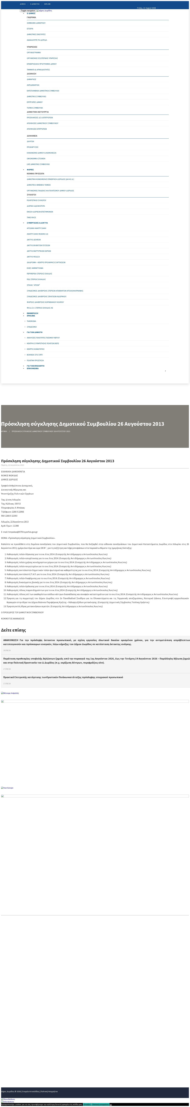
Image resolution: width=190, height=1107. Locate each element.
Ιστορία (30, 28)
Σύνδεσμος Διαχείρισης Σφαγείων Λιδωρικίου (46, 296)
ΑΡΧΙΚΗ (4, 431)
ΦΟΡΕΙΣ (30, 169)
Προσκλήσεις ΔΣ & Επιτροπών (40, 117)
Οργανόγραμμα (34, 52)
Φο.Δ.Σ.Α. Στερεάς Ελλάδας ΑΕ (40, 308)
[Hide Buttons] (7, 1101)
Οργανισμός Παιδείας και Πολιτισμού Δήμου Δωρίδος (50, 190)
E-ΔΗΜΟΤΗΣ (34, 4)
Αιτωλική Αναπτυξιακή (36, 228)
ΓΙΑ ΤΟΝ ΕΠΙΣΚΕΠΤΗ (11, 1072)
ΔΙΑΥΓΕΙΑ (30, 141)
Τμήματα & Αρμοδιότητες (38, 69)
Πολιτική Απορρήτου (49, 1091)
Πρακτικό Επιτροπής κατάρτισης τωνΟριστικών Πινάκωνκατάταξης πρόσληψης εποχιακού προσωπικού (63, 677)
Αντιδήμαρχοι (33, 85)
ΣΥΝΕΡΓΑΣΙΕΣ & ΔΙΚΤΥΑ (37, 223)
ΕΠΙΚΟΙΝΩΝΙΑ (33, 368)
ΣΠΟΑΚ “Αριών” (33, 285)
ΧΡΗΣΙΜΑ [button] (31, 315)
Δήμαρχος (31, 79)
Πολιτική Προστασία (35, 360)
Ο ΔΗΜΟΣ (31, 13)
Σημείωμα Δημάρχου (36, 23)
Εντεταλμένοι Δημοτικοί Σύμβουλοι (43, 90)
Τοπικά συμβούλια (35, 108)
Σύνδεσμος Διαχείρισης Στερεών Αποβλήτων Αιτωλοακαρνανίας (55, 290)
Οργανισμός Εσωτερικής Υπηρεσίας (42, 58)
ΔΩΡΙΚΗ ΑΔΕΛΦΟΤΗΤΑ (36, 206)
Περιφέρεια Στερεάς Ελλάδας (39, 273)
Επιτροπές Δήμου (35, 102)
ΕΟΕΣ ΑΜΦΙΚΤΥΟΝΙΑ (35, 268)
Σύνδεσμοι (32, 327)
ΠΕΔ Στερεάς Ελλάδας (36, 279)
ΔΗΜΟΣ (22, 4)
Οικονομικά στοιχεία (36, 158)
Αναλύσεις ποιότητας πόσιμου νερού (43, 337)
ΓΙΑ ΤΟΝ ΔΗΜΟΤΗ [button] (34, 332)
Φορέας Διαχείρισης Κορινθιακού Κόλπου (45, 302)
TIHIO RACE (31, 217)
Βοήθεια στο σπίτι (35, 354)
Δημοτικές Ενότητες (36, 34)
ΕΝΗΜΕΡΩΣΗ (7, 1058)
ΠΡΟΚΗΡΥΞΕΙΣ (32, 147)
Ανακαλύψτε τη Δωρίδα (37, 40)
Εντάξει (87, 1104)
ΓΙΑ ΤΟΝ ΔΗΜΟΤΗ (9, 1067)
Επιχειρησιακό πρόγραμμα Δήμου (42, 64)
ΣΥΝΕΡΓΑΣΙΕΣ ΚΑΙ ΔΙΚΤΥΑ (13, 1053)
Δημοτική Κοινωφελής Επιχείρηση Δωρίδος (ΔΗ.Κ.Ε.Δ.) (50, 179)
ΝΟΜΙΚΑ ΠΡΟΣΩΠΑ (10, 1049)
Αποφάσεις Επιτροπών (37, 129)
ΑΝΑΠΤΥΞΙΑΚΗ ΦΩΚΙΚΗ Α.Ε (37, 234)
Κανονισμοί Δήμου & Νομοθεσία (41, 153)
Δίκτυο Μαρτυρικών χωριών (39, 251)
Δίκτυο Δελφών (34, 239)
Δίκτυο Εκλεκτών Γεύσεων (38, 245)
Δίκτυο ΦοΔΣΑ (33, 256)
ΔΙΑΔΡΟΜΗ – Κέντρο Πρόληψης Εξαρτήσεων (46, 262)
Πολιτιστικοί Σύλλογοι (36, 200)
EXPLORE (47, 4)
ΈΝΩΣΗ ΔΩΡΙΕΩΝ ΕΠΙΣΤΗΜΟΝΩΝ (40, 211)
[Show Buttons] (8, 1099)
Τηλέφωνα (31, 321)
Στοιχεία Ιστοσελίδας (31, 1091)
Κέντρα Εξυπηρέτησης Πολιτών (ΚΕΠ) (43, 343)
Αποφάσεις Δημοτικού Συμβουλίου (42, 123)
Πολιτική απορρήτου (100, 1104)
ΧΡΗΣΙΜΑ (5, 1063)
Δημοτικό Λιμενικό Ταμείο (39, 185)
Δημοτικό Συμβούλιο (36, 96)
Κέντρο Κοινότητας (36, 349)
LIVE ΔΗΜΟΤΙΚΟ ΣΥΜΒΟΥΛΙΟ (38, 164)
